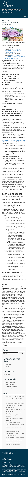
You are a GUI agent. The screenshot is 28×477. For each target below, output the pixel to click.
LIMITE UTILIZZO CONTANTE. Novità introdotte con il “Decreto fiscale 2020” (13, 51)
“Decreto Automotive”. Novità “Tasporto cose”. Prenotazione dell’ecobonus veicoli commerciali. (15, 405)
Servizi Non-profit (10, 388)
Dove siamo (4, 460)
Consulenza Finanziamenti (12, 386)
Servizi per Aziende (10, 382)
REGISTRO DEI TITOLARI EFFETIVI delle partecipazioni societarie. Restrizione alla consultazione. (14, 442)
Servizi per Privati (10, 384)
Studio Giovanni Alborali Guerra (12, 9)
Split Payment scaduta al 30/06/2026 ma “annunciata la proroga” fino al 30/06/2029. (15, 414)
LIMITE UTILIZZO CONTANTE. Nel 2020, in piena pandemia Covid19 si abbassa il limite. (15, 57)
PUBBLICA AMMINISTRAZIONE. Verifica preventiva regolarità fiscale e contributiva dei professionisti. (15, 429)
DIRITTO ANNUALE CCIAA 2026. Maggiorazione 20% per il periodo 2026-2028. (15, 424)
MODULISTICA (6, 374)
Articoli (7, 366)
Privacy (3, 475)
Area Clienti (8, 364)
